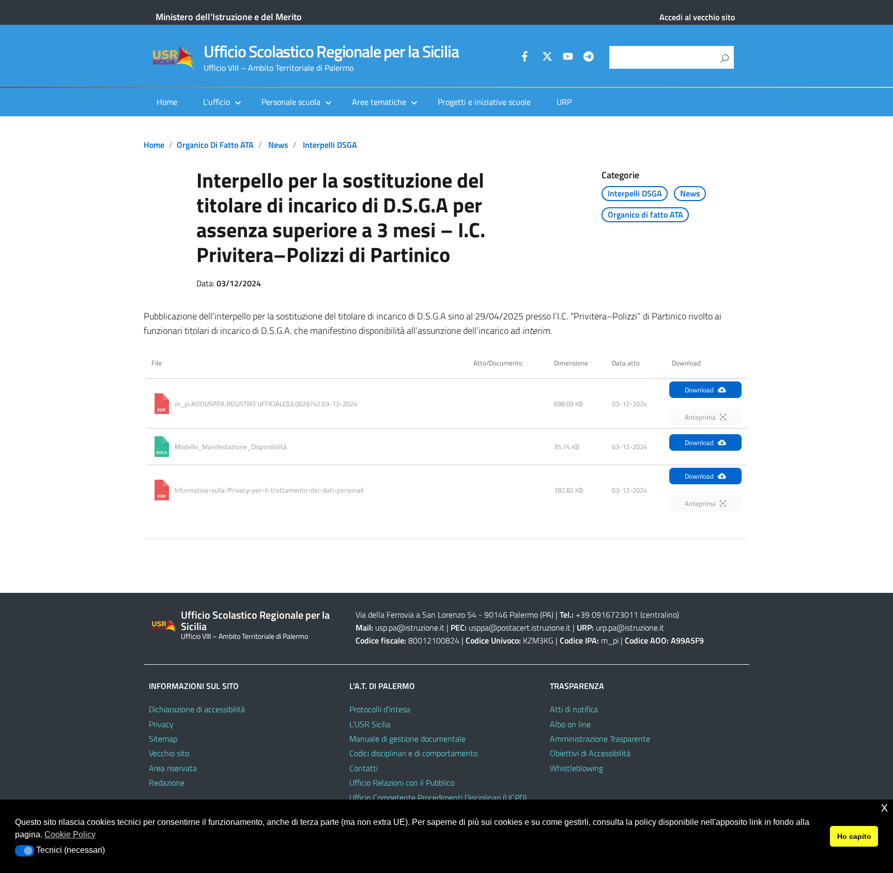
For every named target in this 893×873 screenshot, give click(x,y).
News (278, 145)
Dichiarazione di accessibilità (197, 709)
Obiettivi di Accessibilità (590, 753)
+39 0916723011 (607, 614)
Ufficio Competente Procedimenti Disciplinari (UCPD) (438, 797)
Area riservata (173, 768)
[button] (24, 850)
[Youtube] (568, 58)
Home (167, 102)
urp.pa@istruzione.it (630, 627)
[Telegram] (588, 58)
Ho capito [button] (854, 836)
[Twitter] (547, 58)
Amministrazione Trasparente (600, 738)
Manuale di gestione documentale (407, 738)
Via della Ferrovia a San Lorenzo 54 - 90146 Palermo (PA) (454, 614)
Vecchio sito (169, 753)
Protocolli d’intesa (379, 709)
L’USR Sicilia (370, 724)
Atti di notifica (574, 709)
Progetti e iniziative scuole (484, 102)
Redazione (166, 782)
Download (699, 390)
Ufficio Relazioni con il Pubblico (401, 782)
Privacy (161, 724)
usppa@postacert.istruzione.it (520, 627)
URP (564, 102)
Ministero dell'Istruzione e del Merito (229, 17)
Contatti (363, 768)
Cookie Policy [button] (70, 834)
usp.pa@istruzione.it (409, 627)
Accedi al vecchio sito (697, 17)
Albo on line (570, 724)
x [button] (884, 807)
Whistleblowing (576, 768)
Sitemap (163, 738)
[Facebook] (526, 58)
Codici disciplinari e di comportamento (413, 753)
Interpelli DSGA (330, 145)
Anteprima (700, 417)
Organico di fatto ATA (215, 145)
